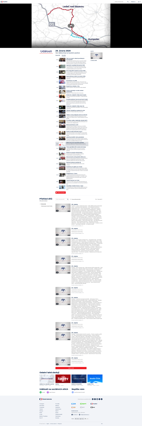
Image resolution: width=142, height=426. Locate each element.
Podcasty (41, 410)
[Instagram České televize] (93, 399)
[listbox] (81, 419)
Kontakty (57, 417)
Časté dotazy (57, 416)
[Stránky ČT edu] (93, 407)
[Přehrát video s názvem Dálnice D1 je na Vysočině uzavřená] (71, 26)
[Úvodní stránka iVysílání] (5, 1)
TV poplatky (41, 407)
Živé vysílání (41, 405)
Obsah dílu (57, 55)
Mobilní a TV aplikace (43, 416)
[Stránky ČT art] (82, 407)
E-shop (40, 414)
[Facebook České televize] (95, 399)
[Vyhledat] (68, 199)
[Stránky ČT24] (73, 404)
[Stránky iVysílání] (94, 404)
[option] (77, 419)
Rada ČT (57, 410)
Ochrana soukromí (53, 423)
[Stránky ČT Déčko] (73, 407)
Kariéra (56, 412)
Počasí (40, 412)
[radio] (46, 204)
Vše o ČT (41, 417)
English (48, 423)
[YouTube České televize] (97, 399)
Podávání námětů (58, 414)
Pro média (57, 403)
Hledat (127, 1)
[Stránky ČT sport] (83, 404)
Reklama (57, 405)
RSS (102, 423)
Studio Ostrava (58, 409)
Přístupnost (60, 423)
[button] (71, 26)
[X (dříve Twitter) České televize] (99, 399)
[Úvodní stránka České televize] (45, 399)
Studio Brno (57, 407)
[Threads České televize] (102, 399)
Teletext (41, 409)
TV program (41, 403)
